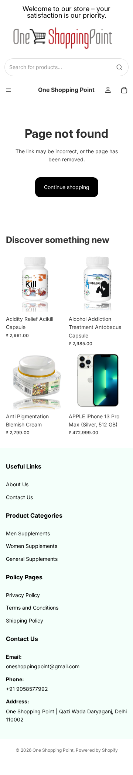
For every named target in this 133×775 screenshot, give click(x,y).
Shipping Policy (24, 620)
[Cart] (124, 90)
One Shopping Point (53, 750)
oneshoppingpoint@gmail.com (42, 666)
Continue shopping (66, 187)
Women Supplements (31, 546)
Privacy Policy (23, 595)
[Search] (119, 67)
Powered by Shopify (97, 750)
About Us (17, 484)
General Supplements (32, 559)
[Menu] (8, 90)
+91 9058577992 (27, 689)
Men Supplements (28, 533)
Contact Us (19, 497)
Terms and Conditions (32, 607)
